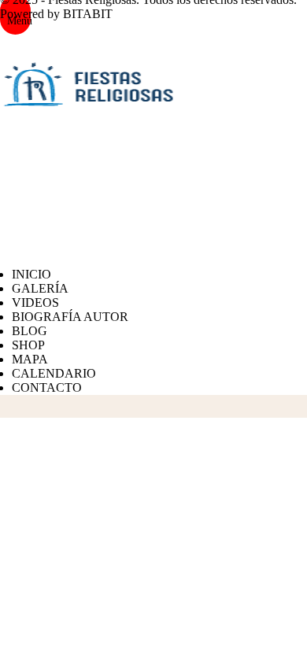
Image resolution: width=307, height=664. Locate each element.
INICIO (31, 274)
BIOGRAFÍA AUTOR (70, 316)
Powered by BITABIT (56, 13)
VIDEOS (35, 302)
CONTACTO (47, 387)
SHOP (28, 345)
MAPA (30, 359)
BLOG (29, 331)
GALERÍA (40, 288)
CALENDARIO (54, 373)
